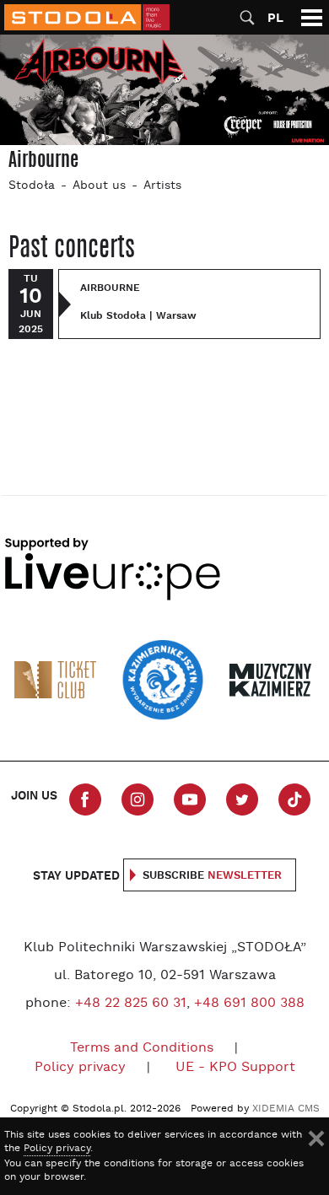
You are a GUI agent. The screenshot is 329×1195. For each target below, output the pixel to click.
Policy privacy (80, 1067)
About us (99, 186)
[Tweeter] (242, 799)
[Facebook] (85, 799)
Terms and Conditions (141, 1048)
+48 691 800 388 (249, 1003)
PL (275, 18)
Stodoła (31, 186)
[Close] (316, 1138)
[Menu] (312, 17)
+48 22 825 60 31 (130, 1003)
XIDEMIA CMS (286, 1109)
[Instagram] (137, 799)
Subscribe (212, 876)
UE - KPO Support (235, 1067)
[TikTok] (294, 799)
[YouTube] (190, 799)
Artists (162, 186)
